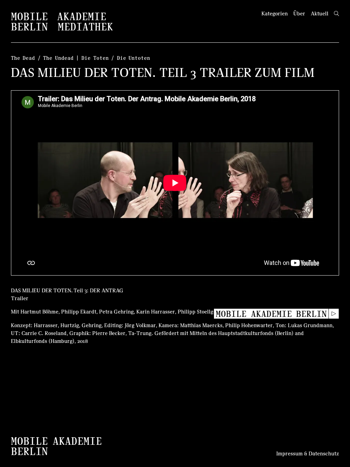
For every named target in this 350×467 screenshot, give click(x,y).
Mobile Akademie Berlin (271, 313)
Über (299, 13)
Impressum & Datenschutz (307, 453)
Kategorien (274, 13)
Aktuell (319, 13)
